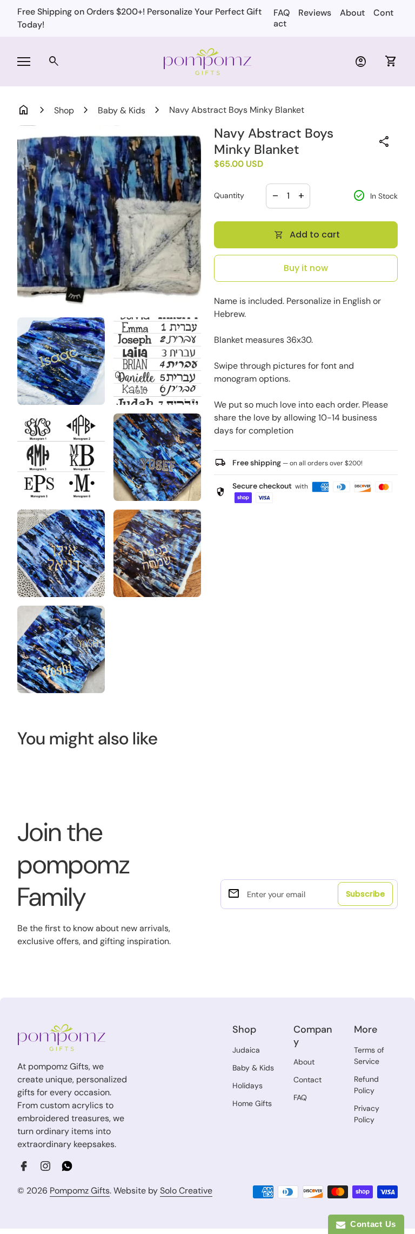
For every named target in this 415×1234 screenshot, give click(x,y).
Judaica (246, 1050)
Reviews (314, 12)
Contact (307, 1079)
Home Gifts (252, 1103)
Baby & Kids (121, 110)
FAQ (281, 12)
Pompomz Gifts (80, 1190)
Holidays (247, 1085)
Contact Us (370, 1224)
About (352, 12)
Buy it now (306, 268)
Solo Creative (186, 1191)
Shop (64, 110)
